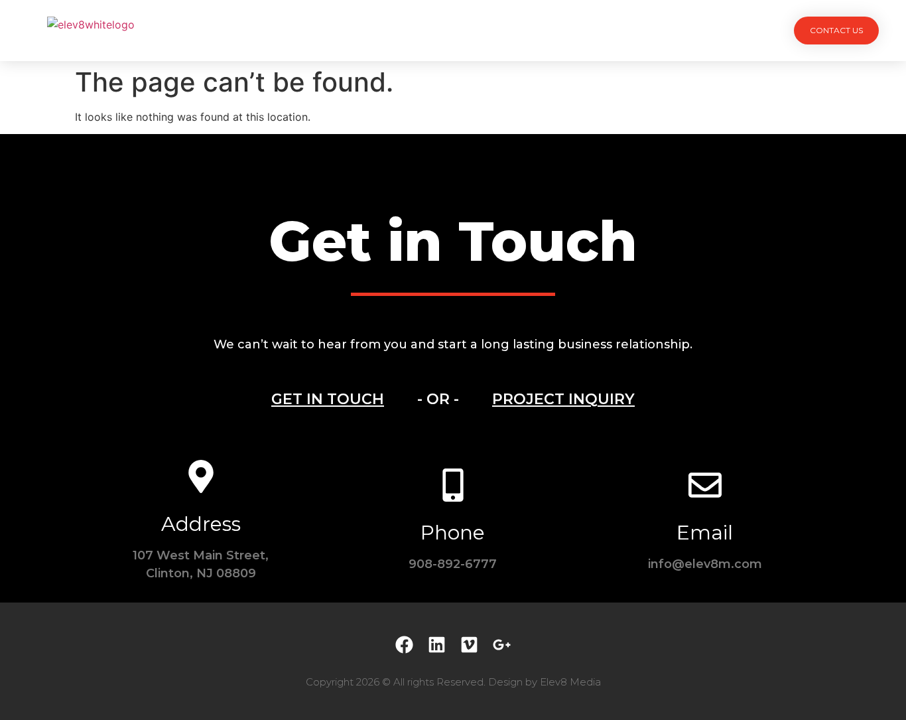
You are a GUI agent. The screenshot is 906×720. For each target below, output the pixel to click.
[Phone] (453, 485)
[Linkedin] (437, 645)
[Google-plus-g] (502, 645)
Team (442, 30)
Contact (603, 30)
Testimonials (517, 30)
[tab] (328, 399)
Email (705, 532)
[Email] (705, 485)
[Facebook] (404, 645)
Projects (304, 30)
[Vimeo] (469, 645)
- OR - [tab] (438, 399)
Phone (453, 532)
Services (379, 30)
